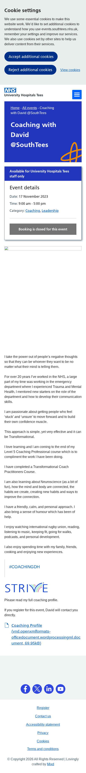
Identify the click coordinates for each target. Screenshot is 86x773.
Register (43, 708)
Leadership (50, 211)
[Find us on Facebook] (25, 687)
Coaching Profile (46, 634)
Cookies (43, 741)
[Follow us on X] (37, 687)
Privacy (42, 733)
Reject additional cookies (30, 69)
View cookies (70, 70)
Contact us (43, 716)
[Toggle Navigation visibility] (77, 94)
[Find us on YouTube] (60, 687)
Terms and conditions (43, 749)
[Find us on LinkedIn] (49, 687)
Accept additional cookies (31, 56)
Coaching (32, 211)
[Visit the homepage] (23, 92)
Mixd (50, 764)
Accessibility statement (43, 724)
